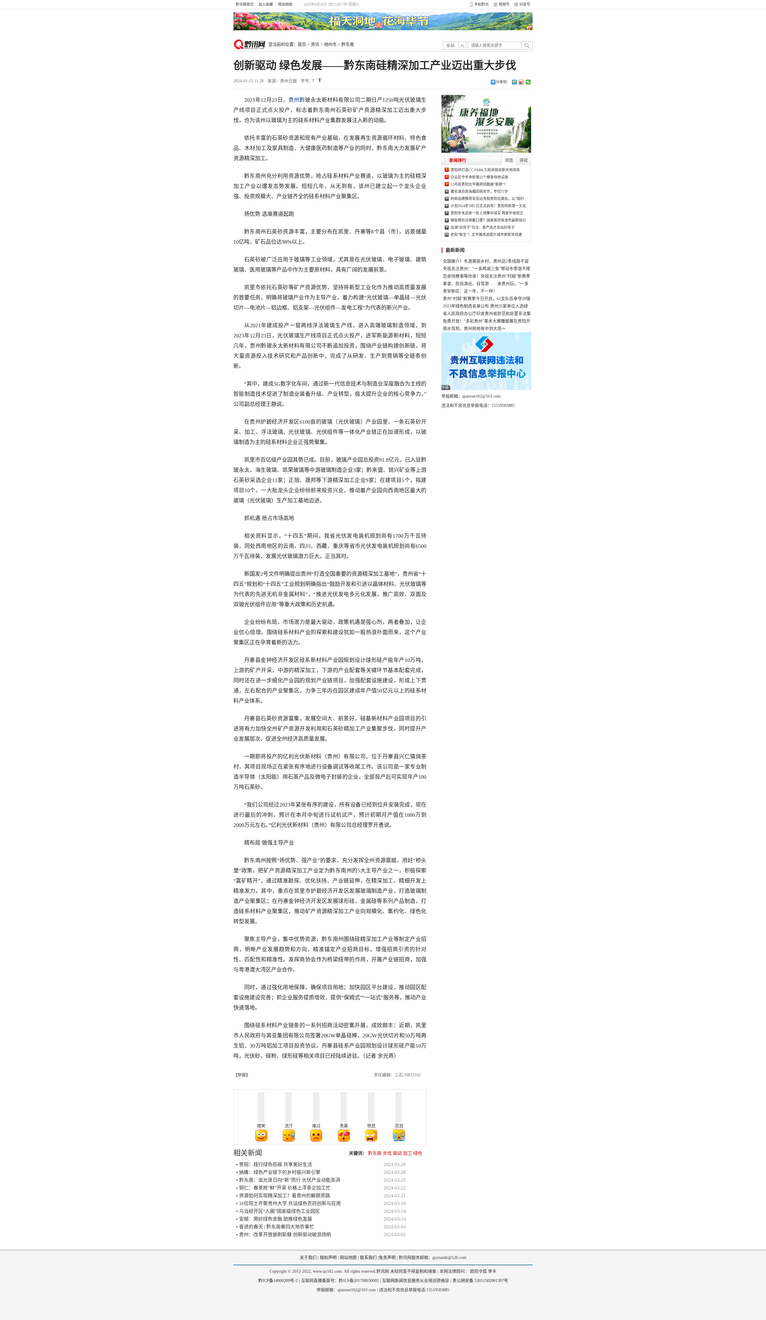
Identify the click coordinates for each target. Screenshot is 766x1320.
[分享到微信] (528, 82)
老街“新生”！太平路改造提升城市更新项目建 (486, 235)
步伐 (387, 1153)
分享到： (503, 82)
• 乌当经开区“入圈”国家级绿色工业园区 (278, 1211)
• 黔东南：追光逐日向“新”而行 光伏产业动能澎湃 (288, 1180)
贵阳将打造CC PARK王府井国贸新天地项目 (485, 170)
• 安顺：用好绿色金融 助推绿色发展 (274, 1219)
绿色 (417, 1153)
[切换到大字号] (320, 80)
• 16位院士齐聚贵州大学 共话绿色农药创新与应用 (288, 1203)
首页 (302, 44)
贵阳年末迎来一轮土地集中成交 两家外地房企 (487, 213)
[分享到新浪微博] (521, 82)
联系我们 (368, 1257)
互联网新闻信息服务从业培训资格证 (415, 1280)
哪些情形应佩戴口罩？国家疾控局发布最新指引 (488, 220)
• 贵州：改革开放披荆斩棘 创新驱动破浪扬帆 (283, 1234)
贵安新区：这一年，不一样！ (470, 291)
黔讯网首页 (245, 4)
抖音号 (524, 4)
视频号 (504, 4)
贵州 (294, 100)
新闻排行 (457, 160)
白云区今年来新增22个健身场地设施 (479, 177)
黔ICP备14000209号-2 (278, 1280)
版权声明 (328, 1257)
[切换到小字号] (314, 80)
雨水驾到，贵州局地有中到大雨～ (474, 328)
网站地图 (285, 4)
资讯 (315, 44)
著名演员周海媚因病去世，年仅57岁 (479, 192)
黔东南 (347, 44)
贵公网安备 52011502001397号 (480, 1280)
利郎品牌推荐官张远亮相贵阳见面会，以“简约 (487, 199)
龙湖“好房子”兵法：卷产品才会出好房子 (483, 227)
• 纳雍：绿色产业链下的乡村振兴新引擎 (278, 1172)
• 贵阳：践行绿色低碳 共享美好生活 (274, 1164)
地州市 (330, 44)
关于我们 (308, 1257)
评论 (523, 160)
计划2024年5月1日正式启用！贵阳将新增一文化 (488, 206)
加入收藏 (266, 4)
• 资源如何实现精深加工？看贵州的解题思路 (283, 1195)
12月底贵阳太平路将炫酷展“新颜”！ (479, 184)
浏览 (509, 160)
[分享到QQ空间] (514, 82)
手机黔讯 (481, 4)
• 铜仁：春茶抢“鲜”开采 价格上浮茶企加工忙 (283, 1187)
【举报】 (241, 1075)
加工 (407, 1153)
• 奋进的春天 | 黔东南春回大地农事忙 (275, 1226)
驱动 (397, 1153)
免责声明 (387, 1257)
